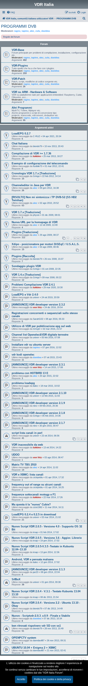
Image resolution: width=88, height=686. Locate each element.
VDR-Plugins (20, 65)
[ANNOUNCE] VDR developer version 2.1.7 (38, 422)
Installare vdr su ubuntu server (31, 344)
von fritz (37, 307)
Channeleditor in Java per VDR (31, 185)
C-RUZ (36, 136)
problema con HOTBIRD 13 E (30, 373)
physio (36, 215)
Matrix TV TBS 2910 (24, 464)
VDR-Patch (18, 78)
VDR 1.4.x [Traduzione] (26, 274)
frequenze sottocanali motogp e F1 (34, 494)
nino (35, 406)
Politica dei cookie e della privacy (52, 679)
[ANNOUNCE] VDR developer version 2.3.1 (38, 364)
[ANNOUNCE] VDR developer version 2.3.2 (38, 304)
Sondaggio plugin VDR (26, 266)
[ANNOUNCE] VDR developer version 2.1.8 (38, 412)
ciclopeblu (38, 477)
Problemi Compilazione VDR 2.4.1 (33, 284)
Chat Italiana (19, 143)
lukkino (37, 156)
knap (35, 532)
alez (32, 31)
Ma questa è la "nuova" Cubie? (31, 504)
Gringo (36, 176)
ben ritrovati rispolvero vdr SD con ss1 (36, 625)
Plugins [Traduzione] (25, 232)
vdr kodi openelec (23, 354)
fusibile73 (37, 166)
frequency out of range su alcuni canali (36, 484)
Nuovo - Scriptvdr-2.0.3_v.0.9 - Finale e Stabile (41, 615)
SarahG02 (38, 319)
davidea (45, 31)
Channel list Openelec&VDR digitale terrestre (40, 334)
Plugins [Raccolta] (23, 256)
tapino (25, 31)
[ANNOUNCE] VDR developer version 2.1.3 (38, 569)
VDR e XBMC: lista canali (27, 474)
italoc (35, 386)
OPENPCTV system (24, 637)
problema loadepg (23, 383)
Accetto (21, 679)
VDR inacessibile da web (27, 444)
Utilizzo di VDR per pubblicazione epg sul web (41, 326)
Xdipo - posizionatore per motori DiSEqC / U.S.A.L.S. (45, 244)
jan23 (35, 572)
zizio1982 (37, 507)
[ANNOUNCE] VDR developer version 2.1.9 (38, 403)
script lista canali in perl (27, 432)
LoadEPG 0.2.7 (21, 133)
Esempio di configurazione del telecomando (40, 163)
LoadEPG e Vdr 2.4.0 (25, 294)
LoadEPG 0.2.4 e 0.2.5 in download (34, 514)
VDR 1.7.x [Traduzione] (26, 212)
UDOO (15, 454)
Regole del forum (11, 37)
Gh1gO (36, 329)
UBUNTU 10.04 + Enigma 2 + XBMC (34, 647)
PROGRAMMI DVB (18, 26)
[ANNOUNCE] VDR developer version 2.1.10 (39, 393)
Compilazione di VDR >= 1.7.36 (31, 153)
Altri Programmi (22, 107)
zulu (37, 31)
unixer (36, 297)
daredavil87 (38, 640)
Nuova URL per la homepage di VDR (35, 222)
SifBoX (16, 579)
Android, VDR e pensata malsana (32, 559)
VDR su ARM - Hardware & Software (34, 92)
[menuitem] (11, 12)
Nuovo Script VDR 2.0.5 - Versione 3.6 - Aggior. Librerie (47, 537)
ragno (17, 31)
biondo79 (37, 146)
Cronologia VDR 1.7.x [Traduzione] (33, 173)
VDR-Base (18, 49)
